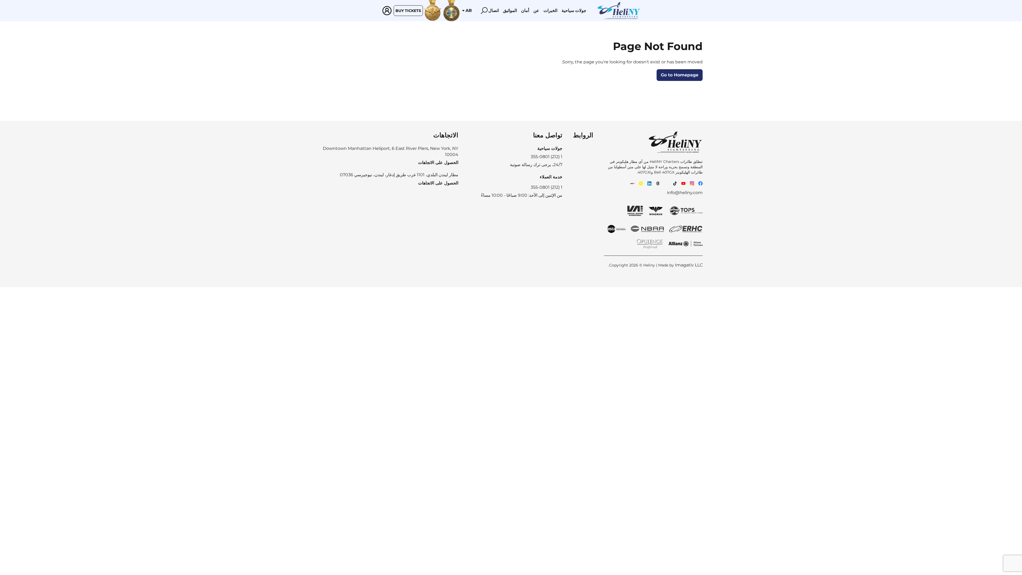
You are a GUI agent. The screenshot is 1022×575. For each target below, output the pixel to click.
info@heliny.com (685, 192)
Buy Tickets (408, 10)
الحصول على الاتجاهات (438, 162)
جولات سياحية (574, 10)
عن (536, 10)
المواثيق (510, 10)
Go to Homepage (679, 74)
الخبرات (550, 10)
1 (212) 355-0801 (546, 187)
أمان (525, 10)
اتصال (493, 10)
